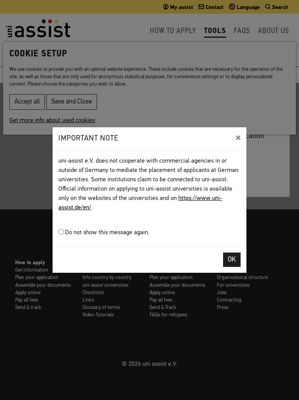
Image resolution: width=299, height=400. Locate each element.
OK (232, 259)
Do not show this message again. (106, 233)
